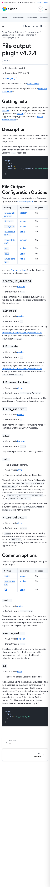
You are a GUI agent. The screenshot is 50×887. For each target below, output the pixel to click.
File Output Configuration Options (24, 189)
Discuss (5, 110)
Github (20, 113)
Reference (44, 17)
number (23, 221)
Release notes (18, 17)
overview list (33, 83)
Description (14, 129)
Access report (42, 2)
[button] (6, 60)
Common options (25, 201)
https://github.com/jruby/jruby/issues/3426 (22, 332)
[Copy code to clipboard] (44, 160)
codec (23, 576)
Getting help (14, 101)
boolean (23, 213)
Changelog (10, 78)
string (22, 231)
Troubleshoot (32, 17)
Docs (4, 17)
